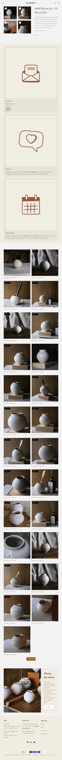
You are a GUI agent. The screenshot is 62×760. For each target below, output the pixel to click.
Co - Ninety (9, 754)
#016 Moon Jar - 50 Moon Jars (38, 497)
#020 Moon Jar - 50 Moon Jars (38, 560)
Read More (49, 707)
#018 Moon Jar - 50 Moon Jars (38, 529)
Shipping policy (43, 754)
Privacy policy (28, 754)
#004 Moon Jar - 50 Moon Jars (38, 309)
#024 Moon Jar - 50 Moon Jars (38, 623)
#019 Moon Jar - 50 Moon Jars (10, 560)
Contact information (50, 754)
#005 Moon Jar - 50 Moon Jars (10, 340)
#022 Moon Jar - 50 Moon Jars (38, 591)
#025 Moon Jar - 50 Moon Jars (10, 654)
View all (31, 659)
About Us (43, 724)
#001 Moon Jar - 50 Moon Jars (10, 277)
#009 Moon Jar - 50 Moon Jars (10, 403)
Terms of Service (44, 730)
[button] (3, 3)
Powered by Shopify (14, 754)
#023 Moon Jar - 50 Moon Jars (10, 623)
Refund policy (44, 733)
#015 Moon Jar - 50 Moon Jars (10, 497)
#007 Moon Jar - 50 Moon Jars (10, 372)
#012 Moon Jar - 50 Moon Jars (38, 434)
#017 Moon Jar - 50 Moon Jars (10, 529)
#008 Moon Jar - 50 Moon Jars (38, 372)
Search (42, 727)
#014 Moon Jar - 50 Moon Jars (38, 466)
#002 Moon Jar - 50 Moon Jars (38, 277)
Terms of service (35, 754)
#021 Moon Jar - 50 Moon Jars (10, 591)
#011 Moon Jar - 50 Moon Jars (10, 434)
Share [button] (38, 35)
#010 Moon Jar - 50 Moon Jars (38, 403)
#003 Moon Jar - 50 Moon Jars (10, 309)
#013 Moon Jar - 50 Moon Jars (10, 466)
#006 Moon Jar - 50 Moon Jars (38, 340)
